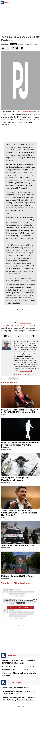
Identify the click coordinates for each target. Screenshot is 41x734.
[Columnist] (7, 345)
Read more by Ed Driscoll (23, 374)
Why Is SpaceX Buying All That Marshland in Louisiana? (16, 478)
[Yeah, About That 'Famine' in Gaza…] (20, 532)
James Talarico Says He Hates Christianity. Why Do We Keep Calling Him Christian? (19, 512)
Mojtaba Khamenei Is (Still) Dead (17, 576)
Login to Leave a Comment (20, 607)
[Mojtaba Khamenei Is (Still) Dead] (20, 562)
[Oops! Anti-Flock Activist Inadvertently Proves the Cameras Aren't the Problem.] (20, 429)
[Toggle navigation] (38, 2)
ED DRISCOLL (13, 379)
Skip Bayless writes (25, 111)
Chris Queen (5, 414)
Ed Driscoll (5, 44)
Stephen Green (6, 482)
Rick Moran (5, 578)
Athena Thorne (6, 449)
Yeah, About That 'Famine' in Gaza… (18, 545)
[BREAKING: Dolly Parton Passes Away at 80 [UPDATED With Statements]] (20, 396)
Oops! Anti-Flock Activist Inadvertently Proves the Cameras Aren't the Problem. (20, 444)
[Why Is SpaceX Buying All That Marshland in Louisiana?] (20, 464)
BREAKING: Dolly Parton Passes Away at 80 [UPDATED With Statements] (19, 411)
